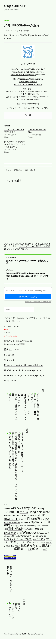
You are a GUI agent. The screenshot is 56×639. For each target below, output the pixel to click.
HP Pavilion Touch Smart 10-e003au (21, 515)
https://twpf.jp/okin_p (28, 81)
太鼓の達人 (15, 546)
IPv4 (42, 519)
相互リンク (9, 360)
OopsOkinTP (15, 6)
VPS (19, 532)
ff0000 (14, 512)
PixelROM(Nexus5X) (28, 526)
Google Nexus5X (40, 512)
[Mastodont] (30, 115)
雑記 (45, 549)
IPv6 (47, 519)
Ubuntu (39, 529)
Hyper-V (22, 519)
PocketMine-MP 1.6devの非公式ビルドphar (10, 450)
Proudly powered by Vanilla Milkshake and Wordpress (23, 634)
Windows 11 (25, 536)
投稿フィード (16, 605)
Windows (30, 532)
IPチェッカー (10, 354)
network (25, 522)
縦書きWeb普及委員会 (8, 567)
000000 (7, 509)
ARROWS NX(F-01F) (24, 508)
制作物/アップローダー (19, 399)
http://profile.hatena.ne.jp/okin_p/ (28, 84)
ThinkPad (15, 528)
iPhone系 (33, 519)
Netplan (16, 522)
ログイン (19, 606)
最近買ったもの (31, 545)
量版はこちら (11, 349)
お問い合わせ (31, 397)
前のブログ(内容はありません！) (16, 406)
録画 (26, 170)
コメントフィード (13, 610)
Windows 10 (44, 533)
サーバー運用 (23, 542)
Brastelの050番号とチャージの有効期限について (13, 449)
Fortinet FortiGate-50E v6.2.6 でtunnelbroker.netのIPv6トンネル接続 (16, 464)
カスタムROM (39, 539)
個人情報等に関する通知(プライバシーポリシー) (25, 406)
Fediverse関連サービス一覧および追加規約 (38, 404)
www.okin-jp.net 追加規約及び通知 (35, 402)
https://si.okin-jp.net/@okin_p (23, 74)
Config (41, 509)
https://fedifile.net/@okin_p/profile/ (28, 79)
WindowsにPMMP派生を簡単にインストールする (22, 451)
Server (6, 20)
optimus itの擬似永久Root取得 (19, 440)
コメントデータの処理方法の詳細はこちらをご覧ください (27, 247)
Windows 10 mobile (12, 536)
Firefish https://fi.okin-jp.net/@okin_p (22, 370)
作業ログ (49, 543)
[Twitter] (26, 115)
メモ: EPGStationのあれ (22, 25)
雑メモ (32, 170)
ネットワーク (38, 542)
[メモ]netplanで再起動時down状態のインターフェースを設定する (14, 144)
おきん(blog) (24, 30)
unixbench (10, 532)
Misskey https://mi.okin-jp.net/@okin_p (23, 365)
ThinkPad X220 (28, 529)
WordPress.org (10, 609)
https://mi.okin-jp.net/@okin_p (24, 69)
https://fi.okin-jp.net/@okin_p (24, 72)
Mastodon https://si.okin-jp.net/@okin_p (24, 375)
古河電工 (7, 546)
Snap (38, 526)
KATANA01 (8, 522)
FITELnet (24, 512)
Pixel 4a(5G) (15, 526)
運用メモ (20, 549)
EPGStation (18, 170)
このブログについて (28, 403)
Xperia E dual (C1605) (21, 539)
